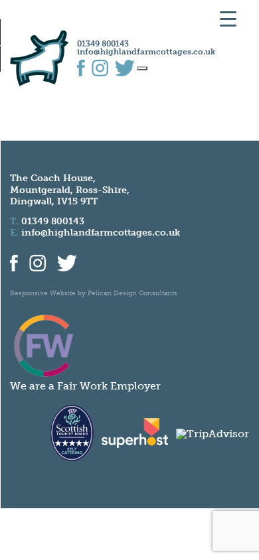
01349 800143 (103, 43)
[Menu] (142, 68)
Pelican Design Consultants (132, 293)
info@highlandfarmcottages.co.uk (146, 52)
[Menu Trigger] (228, 18)
